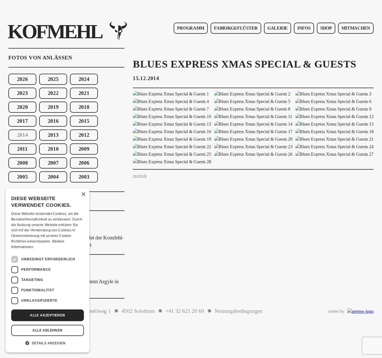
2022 (53, 93)
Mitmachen (355, 28)
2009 (84, 149)
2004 (53, 177)
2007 (53, 163)
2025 (53, 79)
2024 (84, 79)
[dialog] (47, 270)
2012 (84, 135)
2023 (22, 93)
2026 (22, 79)
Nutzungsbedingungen (238, 311)
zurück (140, 176)
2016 (53, 121)
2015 (84, 121)
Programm (190, 28)
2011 (22, 149)
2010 (53, 149)
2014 (22, 135)
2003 (84, 177)
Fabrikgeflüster (236, 28)
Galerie (277, 28)
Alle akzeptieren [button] (47, 315)
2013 (53, 135)
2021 (84, 93)
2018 (84, 107)
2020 (22, 107)
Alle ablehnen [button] (47, 330)
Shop (326, 28)
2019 (53, 107)
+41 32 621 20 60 (185, 311)
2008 (22, 163)
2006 (84, 163)
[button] (47, 343)
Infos (304, 28)
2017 (22, 121)
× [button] (83, 194)
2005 (22, 177)
